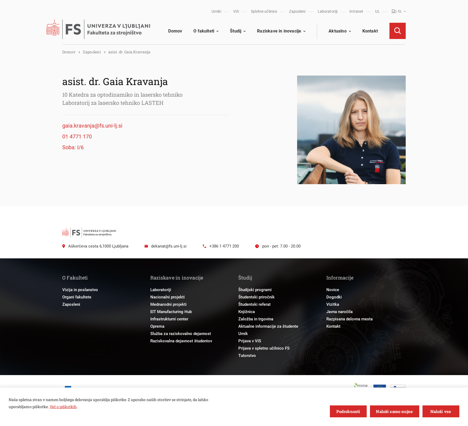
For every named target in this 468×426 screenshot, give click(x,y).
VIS (236, 11)
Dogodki (334, 297)
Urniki (216, 11)
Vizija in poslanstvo (80, 289)
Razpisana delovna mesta (349, 319)
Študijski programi (255, 289)
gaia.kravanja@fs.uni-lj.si (92, 125)
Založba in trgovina (255, 319)
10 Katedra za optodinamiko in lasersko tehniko (122, 94)
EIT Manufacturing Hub (171, 311)
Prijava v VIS (249, 341)
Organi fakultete (76, 297)
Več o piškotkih (63, 406)
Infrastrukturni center (169, 319)
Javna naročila (339, 311)
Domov (175, 31)
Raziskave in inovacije (279, 31)
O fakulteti (203, 31)
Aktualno (337, 31)
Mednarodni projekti (168, 304)
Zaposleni (297, 11)
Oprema (157, 326)
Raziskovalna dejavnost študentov (181, 341)
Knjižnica (246, 311)
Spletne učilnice (264, 11)
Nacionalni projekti (167, 297)
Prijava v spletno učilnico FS (264, 348)
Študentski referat (254, 304)
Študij (235, 31)
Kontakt (370, 31)
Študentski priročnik (256, 297)
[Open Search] (397, 31)
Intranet (356, 11)
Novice (332, 289)
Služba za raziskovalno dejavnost (180, 333)
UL (377, 11)
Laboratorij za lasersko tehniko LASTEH (112, 102)
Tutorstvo (247, 355)
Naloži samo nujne (394, 411)
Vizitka (332, 304)
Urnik (243, 333)
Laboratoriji (328, 11)
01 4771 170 (77, 136)
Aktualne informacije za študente (268, 326)
